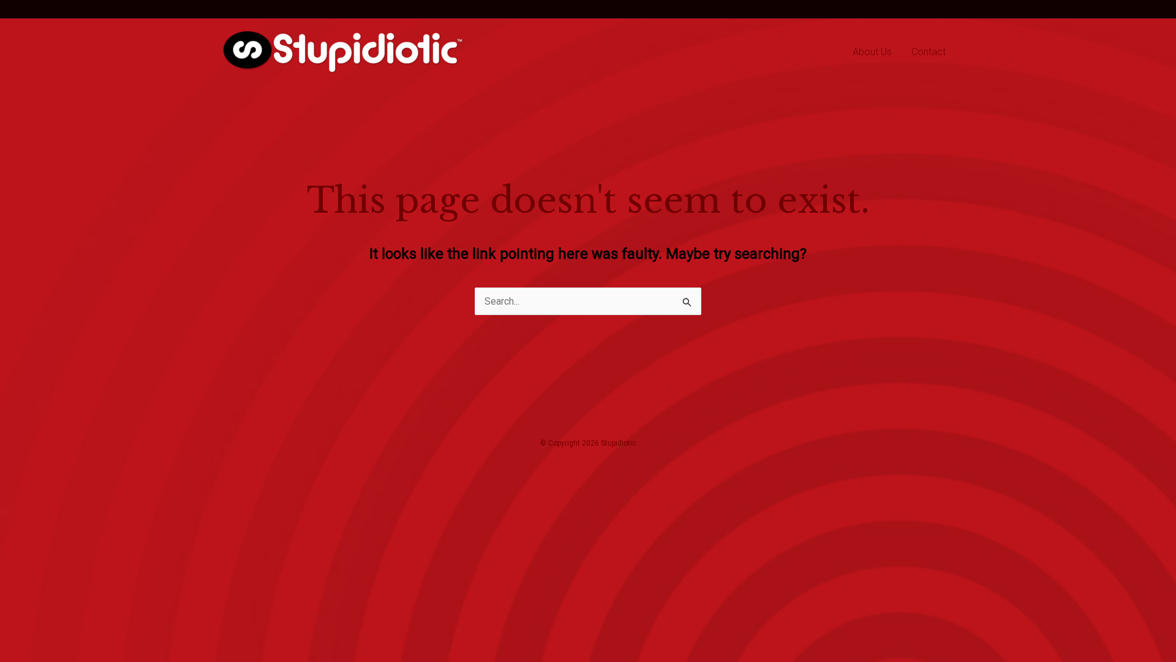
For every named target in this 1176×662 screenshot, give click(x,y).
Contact (928, 52)
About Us (872, 52)
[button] (248, 9)
